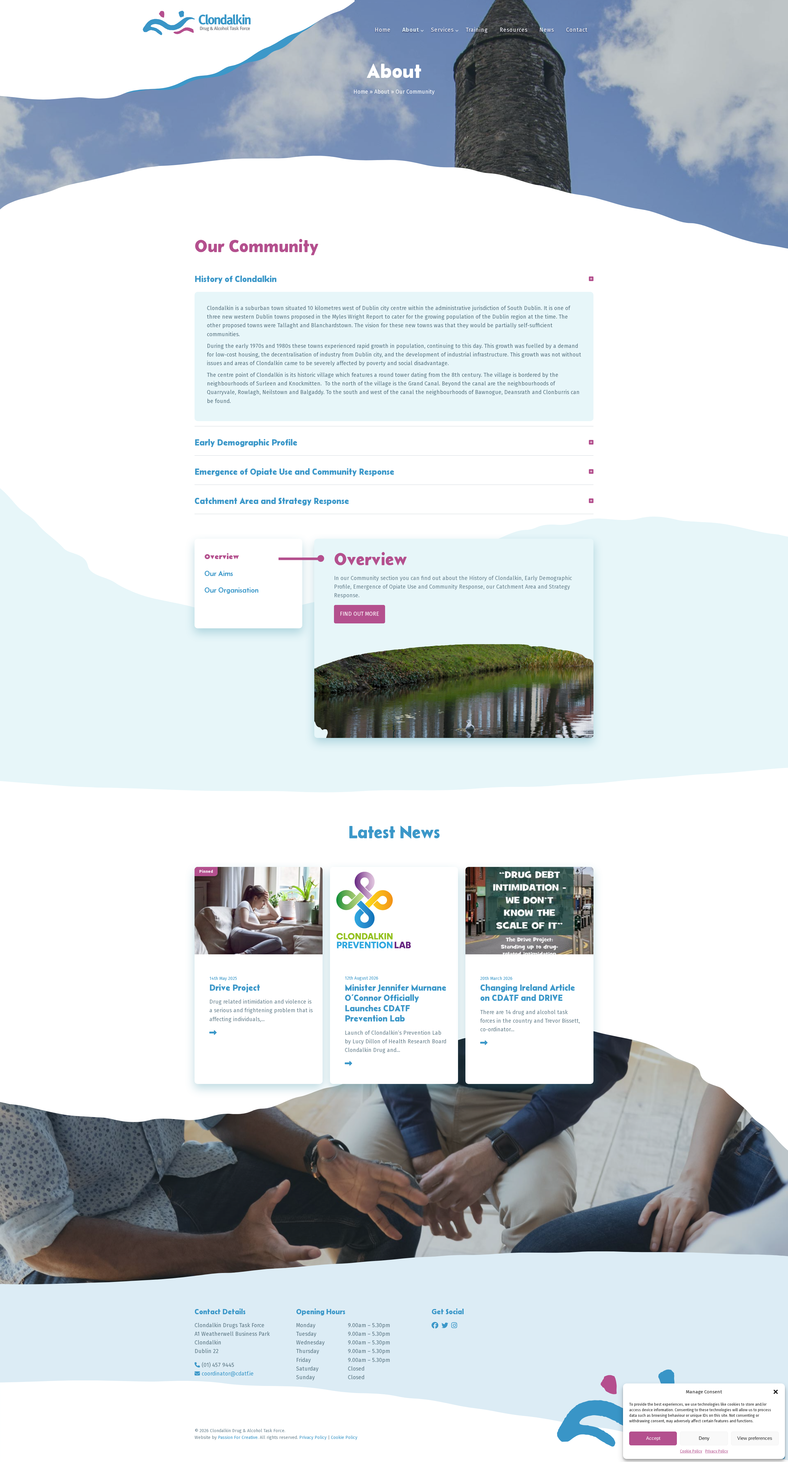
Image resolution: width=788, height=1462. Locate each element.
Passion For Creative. (238, 1437)
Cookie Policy (691, 1451)
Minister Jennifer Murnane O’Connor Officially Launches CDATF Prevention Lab (395, 1003)
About (410, 30)
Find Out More (242, 1178)
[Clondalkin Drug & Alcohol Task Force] (197, 23)
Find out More (359, 614)
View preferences (754, 1438)
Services (442, 30)
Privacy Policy (716, 1451)
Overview (221, 557)
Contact (577, 30)
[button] (776, 1392)
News (546, 30)
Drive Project (234, 988)
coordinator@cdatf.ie (228, 1374)
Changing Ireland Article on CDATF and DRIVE (527, 993)
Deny (704, 1438)
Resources (514, 30)
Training (477, 30)
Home (383, 30)
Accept (653, 1438)
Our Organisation (231, 590)
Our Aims (218, 573)
